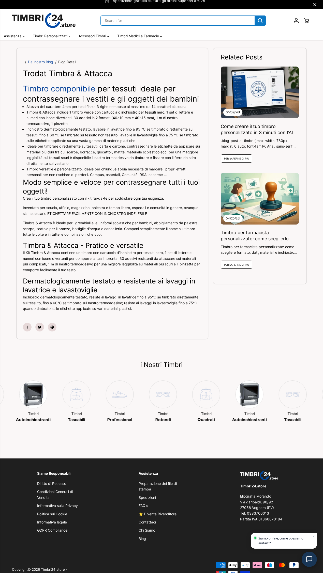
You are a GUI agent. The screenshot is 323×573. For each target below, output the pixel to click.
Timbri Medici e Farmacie (138, 36)
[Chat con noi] (309, 559)
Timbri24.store (53, 569)
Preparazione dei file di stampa (158, 486)
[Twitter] (39, 327)
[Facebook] (27, 327)
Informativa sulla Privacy (57, 505)
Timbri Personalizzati (50, 36)
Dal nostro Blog (40, 62)
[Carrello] (306, 20)
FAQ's (143, 505)
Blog (142, 538)
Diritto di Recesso (51, 483)
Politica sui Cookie (52, 514)
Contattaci (147, 522)
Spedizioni (147, 497)
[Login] (296, 20)
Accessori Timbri (93, 36)
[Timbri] (29, 394)
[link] (263, 475)
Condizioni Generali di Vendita (55, 494)
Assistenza (13, 36)
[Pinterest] (52, 327)
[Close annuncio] (315, 4)
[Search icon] (260, 20)
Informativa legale (52, 522)
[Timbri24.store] (44, 20)
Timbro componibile (60, 88)
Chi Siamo (147, 530)
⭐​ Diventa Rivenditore (158, 514)
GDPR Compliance (52, 530)
